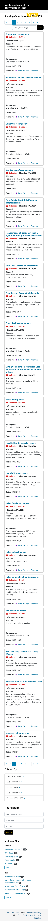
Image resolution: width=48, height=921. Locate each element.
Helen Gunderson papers (17, 503)
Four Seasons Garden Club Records (22, 293)
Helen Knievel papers (16, 552)
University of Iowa (13, 876)
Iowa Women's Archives (28, 71)
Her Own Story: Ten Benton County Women (22, 653)
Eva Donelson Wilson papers (19, 169)
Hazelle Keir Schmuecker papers (21, 443)
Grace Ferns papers (15, 399)
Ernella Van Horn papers (17, 34)
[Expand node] (45, 11)
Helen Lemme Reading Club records (22, 576)
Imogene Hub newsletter (17, 733)
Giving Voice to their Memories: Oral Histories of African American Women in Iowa (23, 369)
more (7, 867)
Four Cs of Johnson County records (22, 265)
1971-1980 (10, 863)
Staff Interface (13, 912)
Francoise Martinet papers (18, 323)
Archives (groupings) (15, 849)
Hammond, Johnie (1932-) (16, 893)
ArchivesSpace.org (33, 912)
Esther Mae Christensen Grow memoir (23, 77)
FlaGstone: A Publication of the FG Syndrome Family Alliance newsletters (24, 234)
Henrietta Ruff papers (16, 610)
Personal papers (12, 856)
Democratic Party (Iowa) (16, 886)
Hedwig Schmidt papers (17, 473)
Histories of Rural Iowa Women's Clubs (24, 681)
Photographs (11, 860)
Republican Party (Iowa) (15, 890)
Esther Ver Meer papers (16, 123)
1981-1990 (10, 853)
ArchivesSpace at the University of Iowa (17, 6)
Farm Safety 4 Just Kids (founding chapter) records (22, 201)
